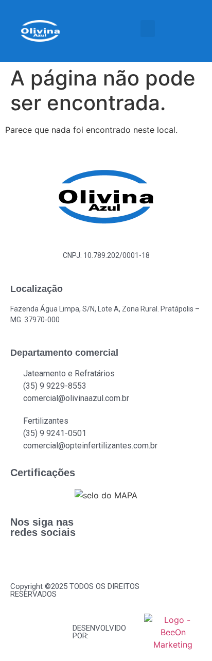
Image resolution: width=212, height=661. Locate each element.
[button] (147, 28)
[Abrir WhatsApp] (186, 635)
